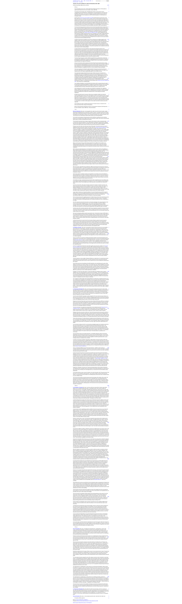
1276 (108, 121)
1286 (108, 496)
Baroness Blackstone (77, 111)
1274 (108, 39)
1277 (108, 156)
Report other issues (82, 602)
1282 (108, 347)
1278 (108, 194)
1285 (108, 458)
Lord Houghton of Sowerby (78, 387)
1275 (108, 78)
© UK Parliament (89, 602)
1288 (108, 576)
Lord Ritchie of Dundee (77, 227)
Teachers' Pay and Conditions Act (101, 127)
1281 (108, 308)
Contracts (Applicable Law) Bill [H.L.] (82, 599)
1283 (108, 385)
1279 (108, 233)
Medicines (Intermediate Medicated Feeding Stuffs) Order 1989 (87, 600)
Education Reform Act (78, 239)
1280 (108, 271)
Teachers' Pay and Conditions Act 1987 (86, 17)
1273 (108, 5)
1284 (108, 422)
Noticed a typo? (75, 602)
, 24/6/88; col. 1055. (101, 358)
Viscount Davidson (76, 528)
